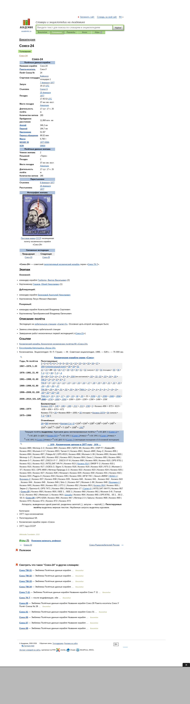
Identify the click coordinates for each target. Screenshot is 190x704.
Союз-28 (23, 603)
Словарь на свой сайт (107, 17)
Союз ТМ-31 (25, 570)
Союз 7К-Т (24, 598)
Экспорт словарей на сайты (29, 650)
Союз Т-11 (24, 592)
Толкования (57, 32)
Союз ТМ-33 (25, 581)
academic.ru (26, 31)
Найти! (118, 28)
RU (120, 17)
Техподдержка (58, 643)
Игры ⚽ (98, 32)
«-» (62, 324)
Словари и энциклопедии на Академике (60, 22)
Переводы (70, 32)
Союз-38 (23, 628)
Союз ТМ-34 (25, 587)
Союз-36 (23, 617)
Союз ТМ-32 (25, 576)
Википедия (42, 32)
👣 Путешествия (28, 646)
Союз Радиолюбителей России (104, 545)
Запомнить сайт (87, 17)
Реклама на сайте (71, 643)
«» (37, 348)
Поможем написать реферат (46, 540)
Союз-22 (28, 545)
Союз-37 (23, 623)
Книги (84, 32)
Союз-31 (23, 612)
